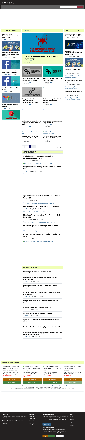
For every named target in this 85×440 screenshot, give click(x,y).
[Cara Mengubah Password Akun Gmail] (11, 98)
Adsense (26, 281)
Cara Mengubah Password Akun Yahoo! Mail (37, 272)
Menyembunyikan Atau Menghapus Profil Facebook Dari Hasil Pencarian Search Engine (42, 333)
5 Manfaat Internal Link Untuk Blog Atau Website (52, 79)
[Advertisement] (42, 19)
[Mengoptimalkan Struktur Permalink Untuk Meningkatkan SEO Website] (32, 92)
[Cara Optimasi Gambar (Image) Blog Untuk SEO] (53, 114)
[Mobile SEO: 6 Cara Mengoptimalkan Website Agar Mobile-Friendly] (11, 46)
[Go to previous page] (25, 146)
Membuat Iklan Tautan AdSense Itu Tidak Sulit (37, 313)
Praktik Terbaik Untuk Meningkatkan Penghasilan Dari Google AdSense (40, 278)
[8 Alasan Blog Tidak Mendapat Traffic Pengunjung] (74, 98)
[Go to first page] (23, 146)
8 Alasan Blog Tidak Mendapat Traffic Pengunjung (73, 92)
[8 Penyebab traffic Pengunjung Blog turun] (74, 76)
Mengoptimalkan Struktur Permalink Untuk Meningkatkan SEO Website (30, 100)
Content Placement (33, 422)
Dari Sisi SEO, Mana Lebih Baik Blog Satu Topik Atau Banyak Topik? (31, 122)
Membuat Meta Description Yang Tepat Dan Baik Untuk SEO (41, 216)
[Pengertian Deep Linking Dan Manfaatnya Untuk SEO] (42, 183)
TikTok (71, 416)
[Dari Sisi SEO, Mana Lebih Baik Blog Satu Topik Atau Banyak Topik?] (32, 114)
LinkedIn (72, 424)
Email (5, 91)
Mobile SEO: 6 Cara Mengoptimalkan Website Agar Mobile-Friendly (11, 36)
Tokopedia (51, 436)
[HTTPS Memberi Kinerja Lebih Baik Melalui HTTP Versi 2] (53, 132)
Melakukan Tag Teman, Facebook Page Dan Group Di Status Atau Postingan (41, 293)
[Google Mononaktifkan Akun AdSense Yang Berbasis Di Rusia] (74, 44)
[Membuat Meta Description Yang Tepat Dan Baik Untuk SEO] (39, 222)
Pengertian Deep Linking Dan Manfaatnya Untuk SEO (42, 168)
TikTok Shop (59, 436)
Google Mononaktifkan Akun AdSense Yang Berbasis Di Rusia (73, 35)
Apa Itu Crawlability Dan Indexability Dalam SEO (41, 206)
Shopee (45, 436)
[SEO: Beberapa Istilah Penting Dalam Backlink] (34, 230)
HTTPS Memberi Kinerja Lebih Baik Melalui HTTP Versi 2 (52, 137)
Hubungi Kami (32, 424)
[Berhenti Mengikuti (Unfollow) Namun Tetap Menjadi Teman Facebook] (11, 64)
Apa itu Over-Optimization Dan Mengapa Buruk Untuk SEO (41, 197)
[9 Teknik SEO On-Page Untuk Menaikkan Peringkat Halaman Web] (39, 163)
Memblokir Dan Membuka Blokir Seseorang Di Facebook (10, 71)
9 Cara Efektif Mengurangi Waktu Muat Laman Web (30, 137)
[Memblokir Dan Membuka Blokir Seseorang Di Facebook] (11, 81)
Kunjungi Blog (47, 424)
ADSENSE (18, 7)
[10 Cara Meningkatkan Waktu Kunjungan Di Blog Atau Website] (53, 92)
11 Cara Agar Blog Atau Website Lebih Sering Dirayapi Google (40, 57)
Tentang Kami (32, 416)
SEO (24, 7)
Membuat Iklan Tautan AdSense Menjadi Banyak (38, 308)
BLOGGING (29, 7)
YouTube (72, 425)
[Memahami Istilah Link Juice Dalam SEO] (11, 114)
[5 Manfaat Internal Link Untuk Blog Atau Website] (53, 71)
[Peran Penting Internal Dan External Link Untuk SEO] (32, 71)
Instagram (72, 417)
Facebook (72, 419)
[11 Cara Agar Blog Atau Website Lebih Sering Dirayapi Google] (42, 43)
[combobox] (68, 7)
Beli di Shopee (12, 379)
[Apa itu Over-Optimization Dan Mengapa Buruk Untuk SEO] (38, 203)
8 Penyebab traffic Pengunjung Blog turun (73, 70)
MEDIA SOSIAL (6, 7)
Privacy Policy (32, 418)
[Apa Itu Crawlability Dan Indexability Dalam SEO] (34, 211)
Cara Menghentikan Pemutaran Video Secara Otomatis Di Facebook (41, 286)
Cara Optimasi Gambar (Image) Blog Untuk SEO (52, 122)
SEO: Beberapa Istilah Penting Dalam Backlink (40, 225)
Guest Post (31, 420)
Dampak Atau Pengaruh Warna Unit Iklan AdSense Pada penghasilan (40, 301)
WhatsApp (72, 422)
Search (80, 7)
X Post (71, 421)
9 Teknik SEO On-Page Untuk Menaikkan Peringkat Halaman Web (38, 157)
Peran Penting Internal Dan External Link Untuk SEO (30, 79)
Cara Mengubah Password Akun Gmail (11, 88)
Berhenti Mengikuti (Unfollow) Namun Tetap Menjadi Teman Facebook (10, 54)
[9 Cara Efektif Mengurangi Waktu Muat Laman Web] (32, 132)
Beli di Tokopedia (12, 382)
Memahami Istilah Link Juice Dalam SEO (10, 105)
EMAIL (12, 7)
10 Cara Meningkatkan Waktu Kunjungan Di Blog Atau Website (52, 100)
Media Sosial (7, 57)
